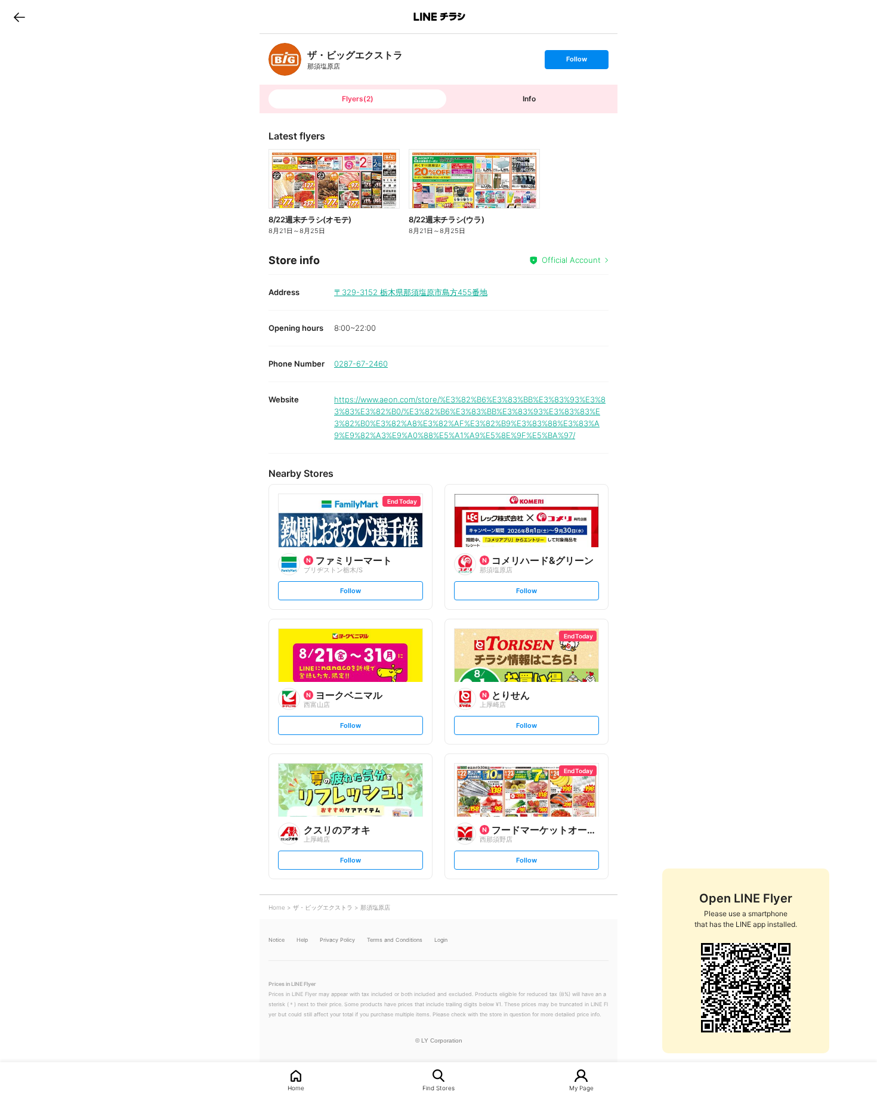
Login (440, 939)
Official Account (571, 260)
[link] (284, 59)
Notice (276, 939)
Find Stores (438, 1087)
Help (302, 939)
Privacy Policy (337, 939)
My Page (581, 1087)
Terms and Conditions (394, 939)
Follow (576, 61)
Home (296, 1087)
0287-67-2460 (361, 363)
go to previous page (19, 16)
